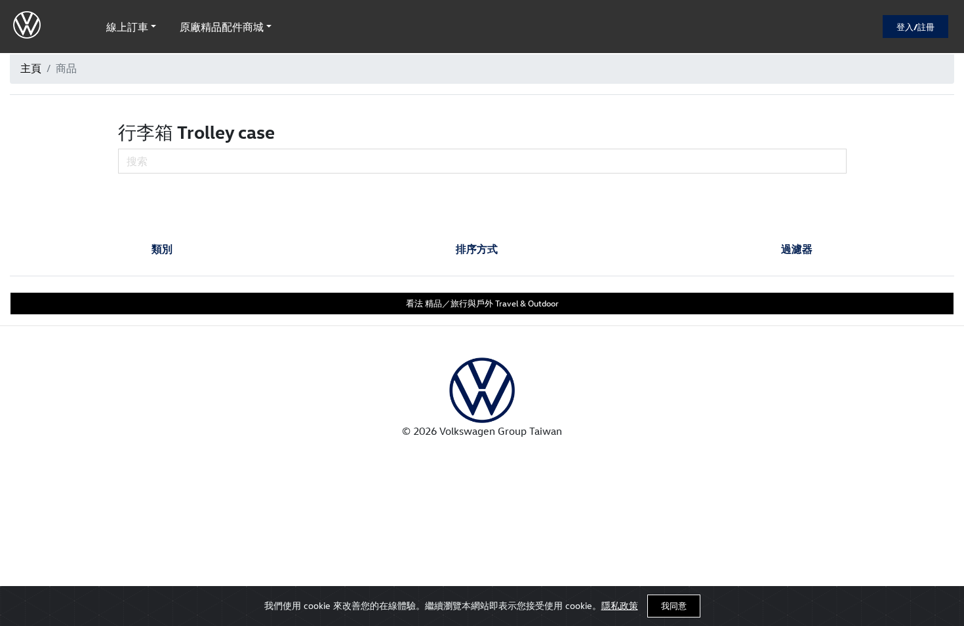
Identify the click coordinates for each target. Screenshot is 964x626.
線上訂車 (127, 26)
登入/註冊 (915, 26)
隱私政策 (619, 605)
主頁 (30, 68)
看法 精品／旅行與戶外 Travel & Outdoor (482, 303)
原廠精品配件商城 (222, 26)
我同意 (674, 605)
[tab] (162, 249)
